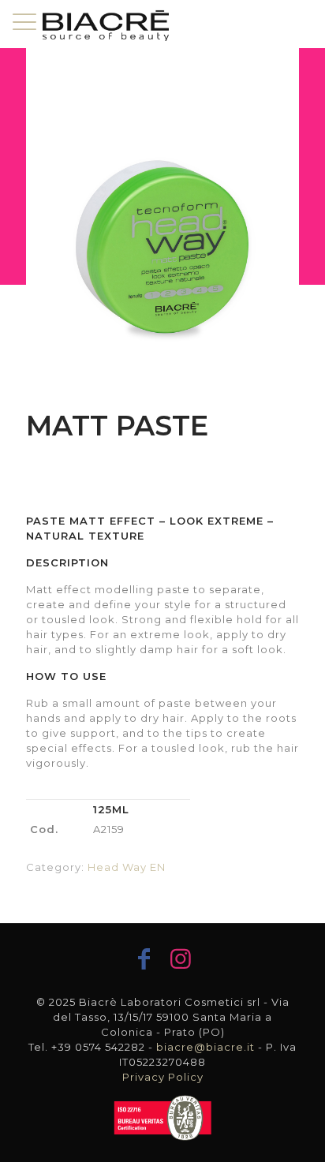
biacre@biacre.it (205, 1047)
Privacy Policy (163, 1076)
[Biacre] (106, 23)
